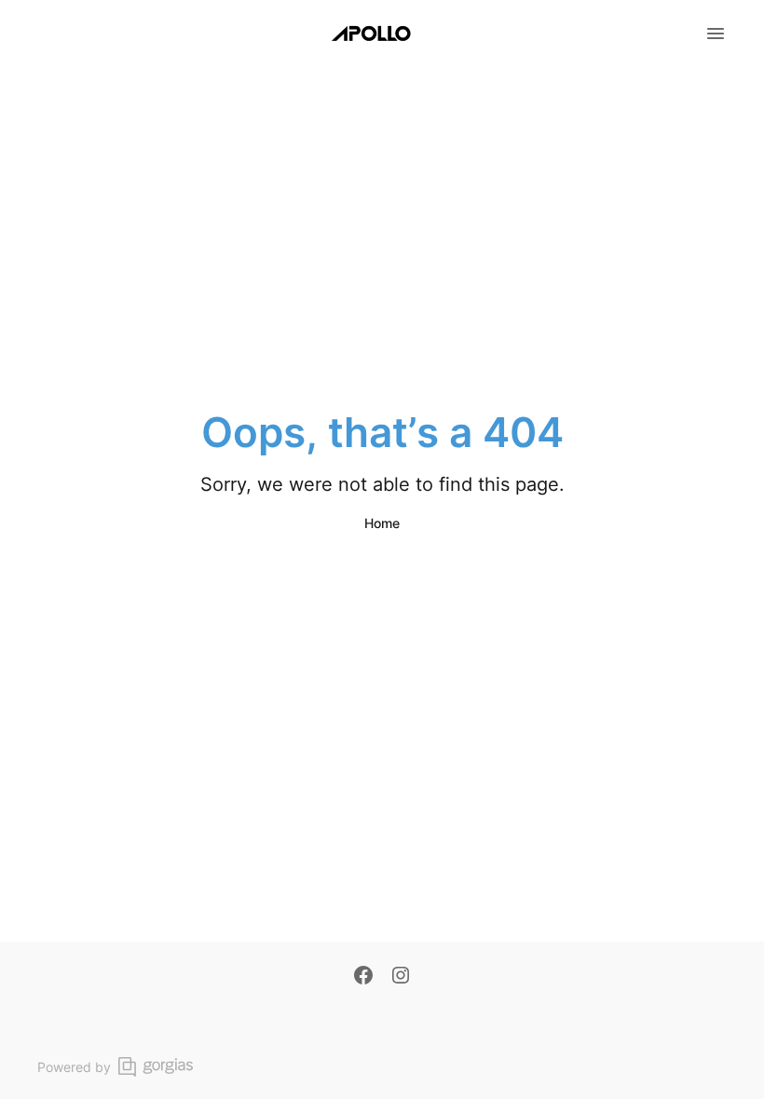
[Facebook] (363, 977)
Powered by (74, 1067)
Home (382, 523)
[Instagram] (400, 977)
